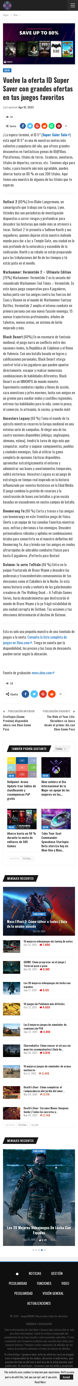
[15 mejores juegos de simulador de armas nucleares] (11, 1071)
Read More (40, 1382)
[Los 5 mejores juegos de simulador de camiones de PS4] (11, 1030)
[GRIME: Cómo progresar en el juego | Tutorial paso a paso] (11, 967)
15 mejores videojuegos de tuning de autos (48, 941)
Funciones (39, 914)
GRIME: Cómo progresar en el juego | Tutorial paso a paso (45, 964)
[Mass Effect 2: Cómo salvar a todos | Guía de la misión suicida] (39, 911)
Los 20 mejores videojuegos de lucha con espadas (47, 985)
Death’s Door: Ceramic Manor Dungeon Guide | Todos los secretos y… (46, 1110)
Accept (66, 1377)
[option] (39, 1198)
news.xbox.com (42, 672)
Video (65, 1283)
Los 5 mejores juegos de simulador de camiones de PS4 (45, 1026)
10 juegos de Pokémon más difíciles (44, 1004)
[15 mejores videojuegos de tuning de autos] (11, 946)
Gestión (57, 1273)
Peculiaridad (18, 1283)
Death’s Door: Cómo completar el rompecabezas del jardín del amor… (44, 1089)
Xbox (7, 70)
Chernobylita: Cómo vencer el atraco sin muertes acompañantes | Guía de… (47, 1047)
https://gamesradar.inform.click (49, 1330)
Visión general (53, 1293)
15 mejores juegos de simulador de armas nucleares (47, 1068)
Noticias (35, 1273)
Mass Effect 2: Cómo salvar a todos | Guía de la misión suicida (37, 924)
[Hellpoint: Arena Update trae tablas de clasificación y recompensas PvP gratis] (22, 767)
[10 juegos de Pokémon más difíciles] (11, 1009)
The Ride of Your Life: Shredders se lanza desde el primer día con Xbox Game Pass (59, 722)
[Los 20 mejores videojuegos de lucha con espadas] (11, 988)
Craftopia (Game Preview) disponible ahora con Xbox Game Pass (17, 722)
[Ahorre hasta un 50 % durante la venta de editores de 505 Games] (22, 819)
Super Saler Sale (54, 134)
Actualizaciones (39, 1303)
